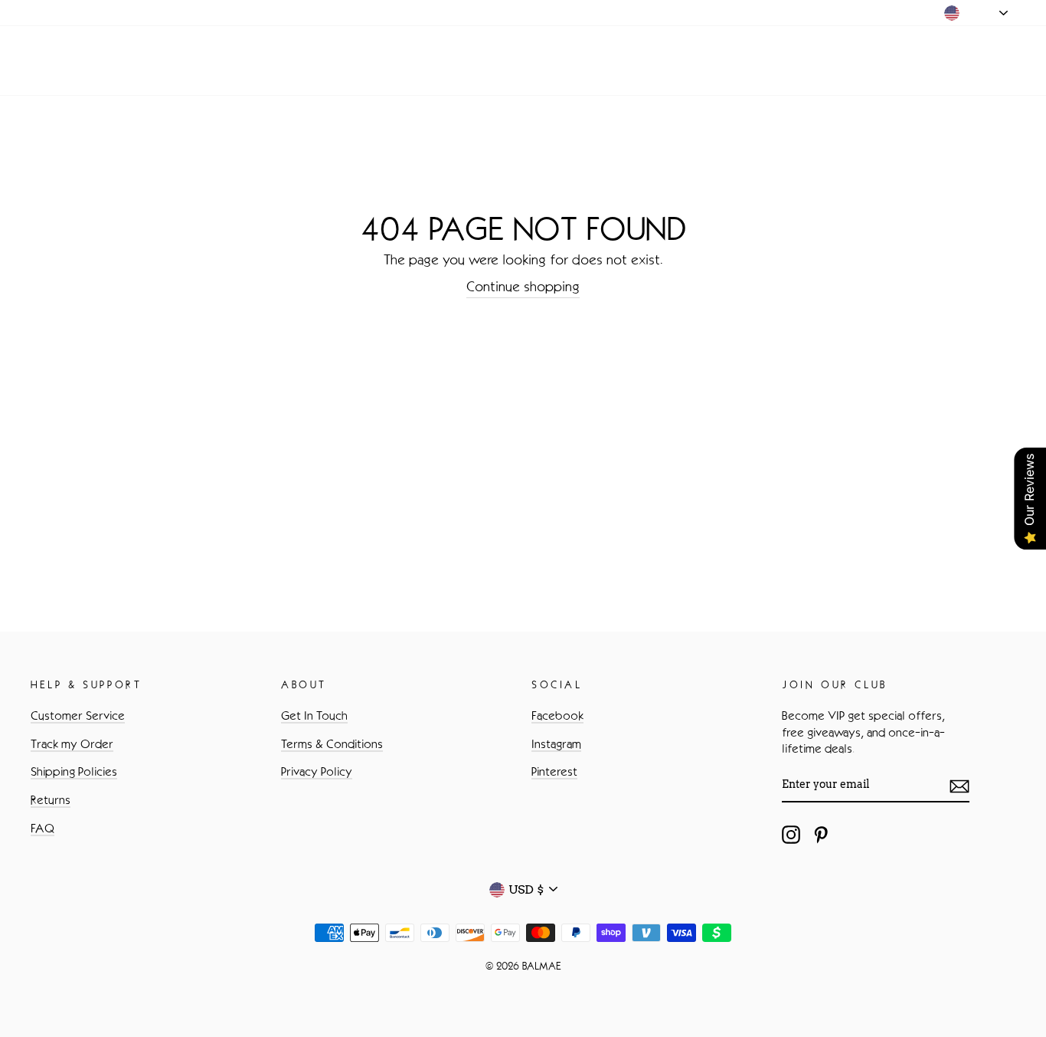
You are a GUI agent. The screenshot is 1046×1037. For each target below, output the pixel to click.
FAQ (42, 828)
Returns (50, 799)
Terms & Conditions (332, 743)
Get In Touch (314, 715)
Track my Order (72, 743)
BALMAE (79, 60)
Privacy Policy (316, 771)
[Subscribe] (959, 786)
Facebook (557, 715)
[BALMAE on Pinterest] (821, 834)
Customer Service (78, 715)
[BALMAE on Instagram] (791, 834)
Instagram (556, 743)
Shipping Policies (74, 771)
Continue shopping (523, 286)
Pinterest (554, 771)
